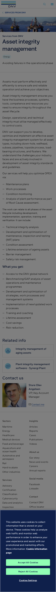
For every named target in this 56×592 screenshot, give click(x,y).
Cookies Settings (28, 580)
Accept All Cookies (28, 562)
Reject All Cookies (28, 571)
